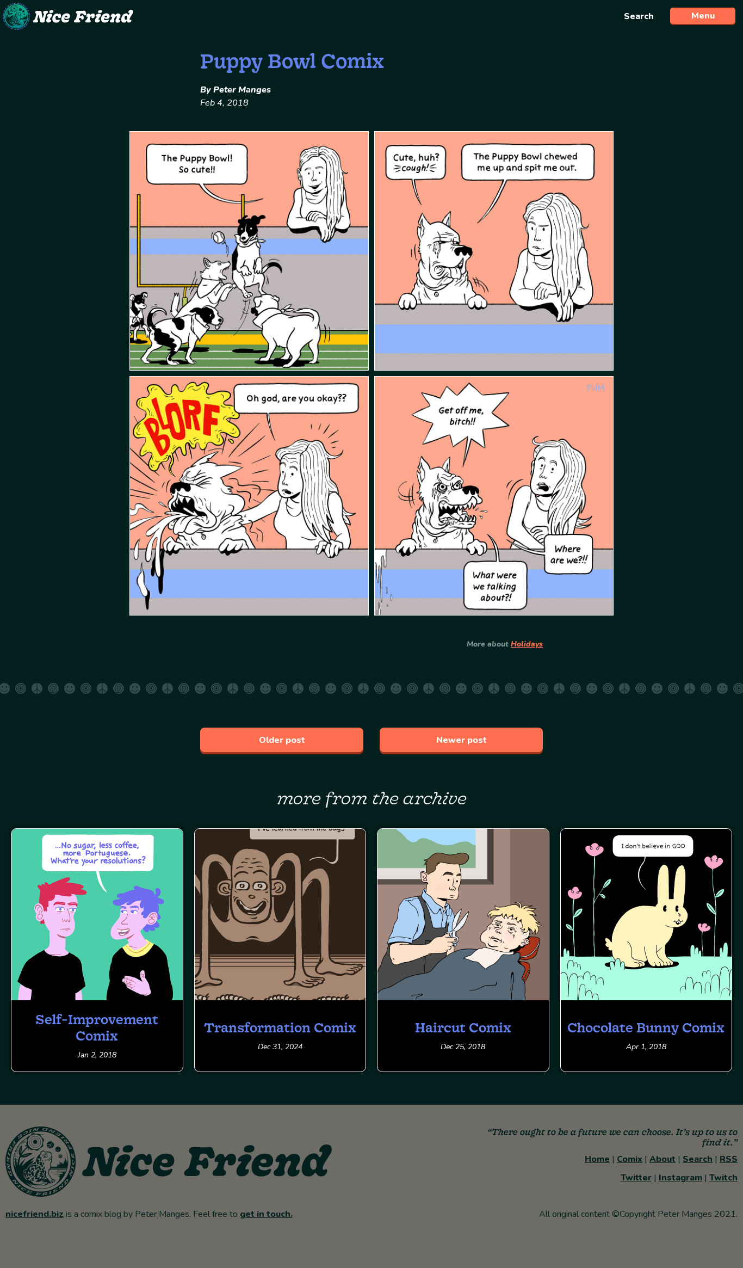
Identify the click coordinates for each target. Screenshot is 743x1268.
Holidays (527, 644)
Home (597, 1159)
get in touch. (266, 1214)
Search (639, 16)
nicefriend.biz (34, 1214)
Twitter (636, 1178)
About (662, 1159)
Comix (629, 1159)
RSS (729, 1159)
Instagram (680, 1178)
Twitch (723, 1178)
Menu (703, 16)
